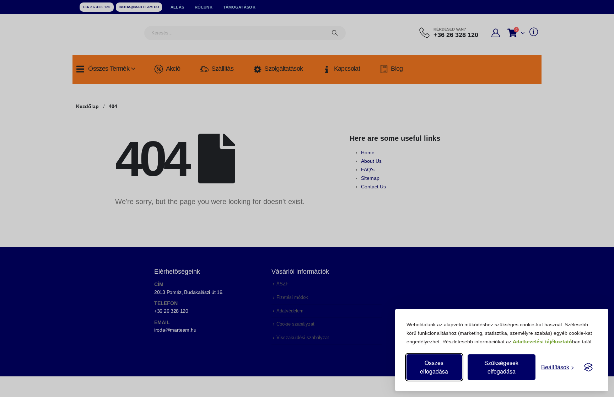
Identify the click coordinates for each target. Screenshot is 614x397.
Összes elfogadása (434, 367)
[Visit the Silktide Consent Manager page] (588, 367)
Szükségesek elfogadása (501, 367)
